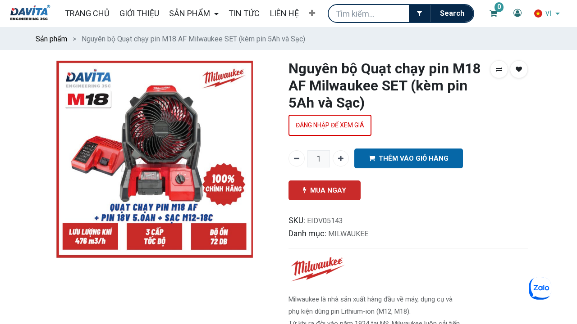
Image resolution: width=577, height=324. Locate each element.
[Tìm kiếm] (451, 13)
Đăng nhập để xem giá (330, 125)
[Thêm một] (341, 158)
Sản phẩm (51, 39)
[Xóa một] (296, 158)
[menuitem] (87, 13)
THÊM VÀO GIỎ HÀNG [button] (414, 158)
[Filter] (419, 13)
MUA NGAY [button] (328, 190)
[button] (312, 13)
